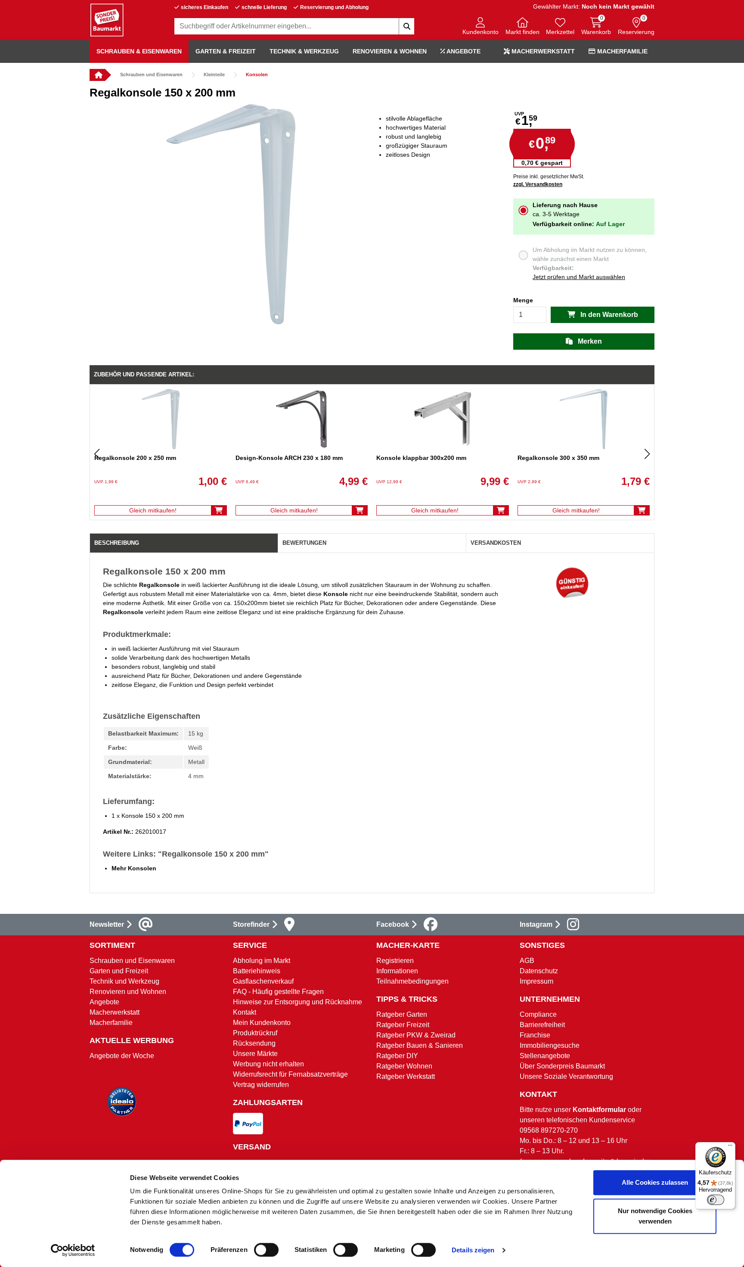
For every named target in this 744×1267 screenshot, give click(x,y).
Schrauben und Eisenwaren (151, 74)
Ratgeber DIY (397, 1055)
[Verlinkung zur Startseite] (97, 75)
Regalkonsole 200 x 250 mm (135, 457)
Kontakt (244, 1012)
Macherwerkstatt (542, 51)
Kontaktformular (599, 1109)
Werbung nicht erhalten (268, 1064)
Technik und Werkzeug (124, 981)
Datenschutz (539, 971)
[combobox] (294, 26)
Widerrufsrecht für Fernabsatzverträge (290, 1074)
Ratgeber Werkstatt (405, 1076)
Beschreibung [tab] (116, 543)
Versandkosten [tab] (496, 543)
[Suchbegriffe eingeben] (406, 26)
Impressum (536, 981)
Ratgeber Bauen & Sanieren (419, 1045)
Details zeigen (473, 1250)
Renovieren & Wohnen (390, 51)
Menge (523, 300)
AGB (527, 960)
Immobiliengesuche (550, 1045)
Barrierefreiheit (542, 1024)
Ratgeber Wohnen (404, 1066)
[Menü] (730, 1147)
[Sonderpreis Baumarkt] (107, 19)
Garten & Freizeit (225, 51)
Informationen (397, 971)
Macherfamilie (621, 51)
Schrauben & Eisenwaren (139, 51)
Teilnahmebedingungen (412, 981)
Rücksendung (254, 1043)
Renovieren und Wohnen (128, 991)
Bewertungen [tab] (304, 543)
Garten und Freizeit (119, 971)
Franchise (535, 1035)
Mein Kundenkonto (262, 1022)
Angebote (462, 51)
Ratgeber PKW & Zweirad (416, 1035)
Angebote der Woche (122, 1055)
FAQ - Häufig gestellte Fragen (278, 991)
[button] (480, 27)
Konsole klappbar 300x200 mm (421, 457)
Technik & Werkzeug (304, 51)
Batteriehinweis (256, 971)
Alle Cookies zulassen (655, 1182)
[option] (231, 214)
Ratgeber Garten (401, 1014)
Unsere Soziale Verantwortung (566, 1076)
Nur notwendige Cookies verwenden (655, 1216)
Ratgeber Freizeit (402, 1024)
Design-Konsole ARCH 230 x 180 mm (289, 457)
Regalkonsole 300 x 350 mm (558, 457)
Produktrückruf (255, 1033)
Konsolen (257, 74)
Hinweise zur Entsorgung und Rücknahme (297, 1002)
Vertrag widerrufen (261, 1084)
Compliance (538, 1014)
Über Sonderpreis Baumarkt (562, 1066)
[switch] (266, 1250)
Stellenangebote (545, 1055)
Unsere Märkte (255, 1053)
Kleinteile (214, 74)
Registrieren (395, 960)
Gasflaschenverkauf (263, 981)
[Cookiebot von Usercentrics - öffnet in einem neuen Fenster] (73, 1250)
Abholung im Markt (261, 960)
